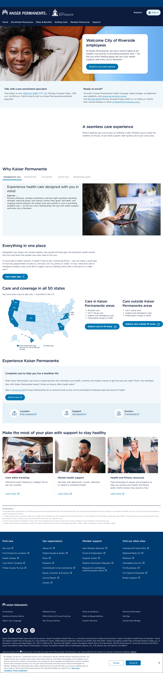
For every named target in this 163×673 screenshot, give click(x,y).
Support (96, 22)
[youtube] (18, 630)
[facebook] (11, 630)
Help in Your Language (11, 621)
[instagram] (32, 630)
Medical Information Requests (96, 563)
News (45, 558)
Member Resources (80, 22)
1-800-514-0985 (30, 93)
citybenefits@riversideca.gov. (126, 102)
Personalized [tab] (30, 177)
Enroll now (13, 397)
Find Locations (27, 414)
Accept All (133, 663)
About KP (47, 548)
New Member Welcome (93, 548)
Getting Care (61, 22)
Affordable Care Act (132, 563)
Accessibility (7, 612)
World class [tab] (63, 177)
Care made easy (13, 277)
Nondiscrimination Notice (13, 616)
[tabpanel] (81, 209)
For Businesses (130, 568)
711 (44, 93)
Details (133, 652)
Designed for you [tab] (12, 177)
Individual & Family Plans (134, 548)
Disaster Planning (89, 621)
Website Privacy (49, 612)
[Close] (159, 662)
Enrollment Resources (22, 22)
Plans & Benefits (44, 22)
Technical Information (132, 612)
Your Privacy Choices (51, 621)
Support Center (89, 558)
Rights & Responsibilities (92, 616)
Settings (116, 663)
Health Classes (9, 558)
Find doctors (131, 414)
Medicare (127, 558)
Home (5, 22)
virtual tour (17, 390)
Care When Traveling (12, 563)
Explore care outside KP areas (141, 324)
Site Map (126, 616)
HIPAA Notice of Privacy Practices (56, 616)
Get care (6, 548)
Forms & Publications (92, 553)
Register (138, 12)
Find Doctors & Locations (14, 553)
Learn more (10, 493)
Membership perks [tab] (81, 177)
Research (46, 563)
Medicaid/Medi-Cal (131, 553)
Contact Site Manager (132, 621)
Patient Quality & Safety (53, 553)
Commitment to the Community (57, 568)
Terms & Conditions (90, 612)
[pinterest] (25, 630)
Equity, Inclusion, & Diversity (55, 573)
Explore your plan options (102, 67)
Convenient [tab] (47, 177)
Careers (46, 583)
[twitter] (4, 630)
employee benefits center (114, 96)
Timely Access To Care (12, 568)
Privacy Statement (20, 670)
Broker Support (130, 578)
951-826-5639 (94, 99)
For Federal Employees (133, 573)
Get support (78, 414)
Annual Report (49, 578)
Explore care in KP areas (100, 326)
